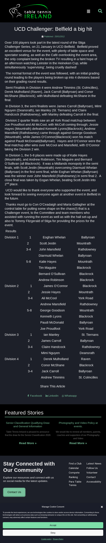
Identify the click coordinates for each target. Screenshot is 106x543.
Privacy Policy (58, 539)
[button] (101, 507)
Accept (53, 525)
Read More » (28, 443)
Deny (53, 533)
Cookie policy (46, 539)
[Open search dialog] (100, 11)
